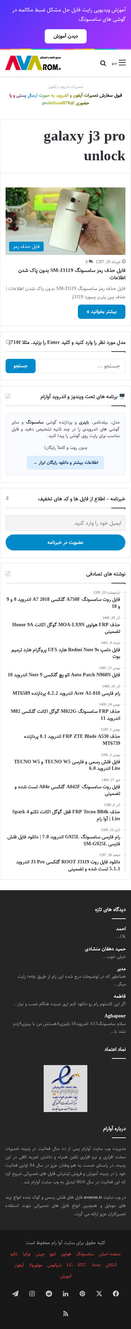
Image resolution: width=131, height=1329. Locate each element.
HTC (82, 1265)
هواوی (66, 1253)
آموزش (66, 1276)
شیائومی (54, 1265)
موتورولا (35, 1265)
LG (70, 1265)
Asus (96, 1265)
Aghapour (115, 1016)
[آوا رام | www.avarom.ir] (33, 63)
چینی (40, 1253)
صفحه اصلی (110, 1253)
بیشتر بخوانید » (102, 311)
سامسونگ (85, 1253)
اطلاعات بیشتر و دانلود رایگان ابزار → (65, 462)
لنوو (53, 1253)
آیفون (19, 1265)
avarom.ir (93, 1197)
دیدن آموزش (65, 36)
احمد (121, 929)
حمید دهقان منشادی (105, 949)
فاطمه (120, 996)
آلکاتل (111, 1265)
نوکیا (27, 1253)
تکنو (14, 1253)
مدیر (121, 969)
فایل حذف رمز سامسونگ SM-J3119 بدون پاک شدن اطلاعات (71, 274)
